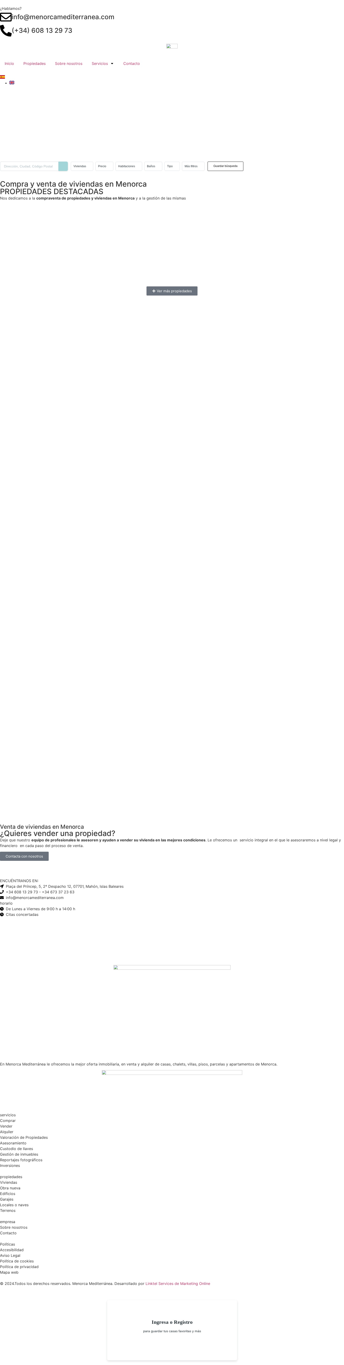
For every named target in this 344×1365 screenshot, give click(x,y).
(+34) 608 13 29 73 (42, 30)
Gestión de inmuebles (19, 1154)
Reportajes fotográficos (21, 1160)
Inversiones (10, 1165)
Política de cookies (17, 1261)
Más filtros (191, 166)
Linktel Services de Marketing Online (178, 1283)
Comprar (8, 1120)
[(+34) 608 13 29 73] (6, 31)
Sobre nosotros (68, 63)
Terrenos (7, 1210)
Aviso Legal (10, 1255)
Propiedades (34, 63)
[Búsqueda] (63, 166)
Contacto (131, 63)
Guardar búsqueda (225, 166)
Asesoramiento (13, 1143)
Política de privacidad (19, 1266)
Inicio (9, 63)
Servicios (100, 63)
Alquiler (6, 1131)
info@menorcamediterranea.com (63, 17)
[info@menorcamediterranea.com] (6, 17)
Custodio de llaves (16, 1148)
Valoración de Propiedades (24, 1137)
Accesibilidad (12, 1249)
